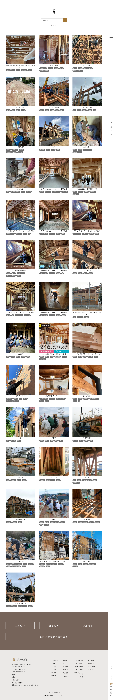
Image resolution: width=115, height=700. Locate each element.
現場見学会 (92, 191)
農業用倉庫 (24, 70)
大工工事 (90, 356)
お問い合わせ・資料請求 (54, 636)
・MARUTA (66, 669)
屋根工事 (9, 522)
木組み (80, 398)
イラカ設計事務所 (44, 70)
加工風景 (29, 191)
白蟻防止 (97, 522)
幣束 (13, 70)
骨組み (8, 70)
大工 (8, 440)
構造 (58, 149)
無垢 (74, 110)
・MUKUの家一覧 (77, 663)
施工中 (17, 110)
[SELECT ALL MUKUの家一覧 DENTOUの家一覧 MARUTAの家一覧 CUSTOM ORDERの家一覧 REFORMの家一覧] (54, 20)
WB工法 (21, 149)
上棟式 (12, 356)
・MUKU (65, 663)
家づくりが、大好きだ (51, 564)
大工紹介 (20, 626)
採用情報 (88, 626)
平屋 (74, 317)
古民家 (25, 564)
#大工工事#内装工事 (83, 522)
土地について (91, 669)
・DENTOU (65, 666)
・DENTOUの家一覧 (78, 666)
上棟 (95, 110)
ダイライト (80, 317)
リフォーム (64, 191)
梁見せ (90, 273)
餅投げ (41, 440)
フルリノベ (47, 191)
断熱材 (96, 233)
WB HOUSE (14, 149)
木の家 (61, 68)
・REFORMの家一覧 (78, 677)
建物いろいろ (91, 663)
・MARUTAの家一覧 (78, 669)
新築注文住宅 (92, 564)
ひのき (91, 522)
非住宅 (17, 70)
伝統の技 (86, 398)
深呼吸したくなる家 (11, 152)
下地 (63, 233)
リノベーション (87, 149)
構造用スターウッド (77, 70)
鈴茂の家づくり (92, 660)
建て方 (74, 68)
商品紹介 (65, 660)
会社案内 (54, 626)
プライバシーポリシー (54, 692)
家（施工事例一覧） (78, 660)
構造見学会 (75, 194)
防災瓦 (14, 522)
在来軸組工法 (76, 482)
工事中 (80, 149)
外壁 (52, 356)
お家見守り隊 (91, 666)
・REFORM (66, 676)
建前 (13, 110)
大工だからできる (77, 152)
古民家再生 (9, 564)
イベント (81, 191)
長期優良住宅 (43, 68)
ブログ (111, 132)
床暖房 (46, 401)
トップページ (55, 660)
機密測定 (20, 152)
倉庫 (30, 70)
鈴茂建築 (42, 564)
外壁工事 (42, 566)
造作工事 (50, 68)
